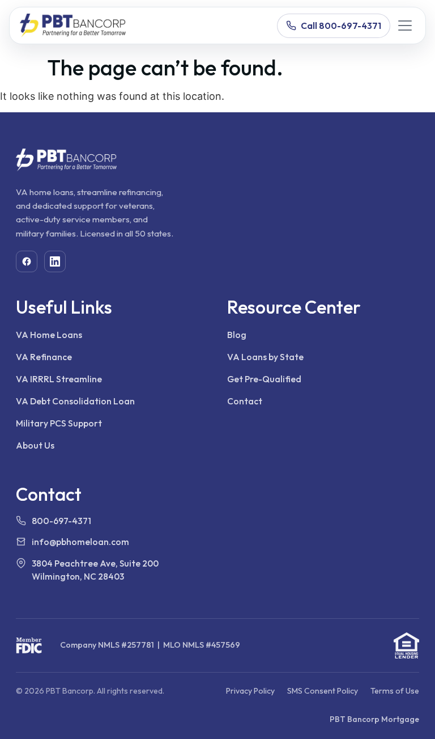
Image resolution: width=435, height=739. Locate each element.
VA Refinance (44, 356)
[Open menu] (405, 25)
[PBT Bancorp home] (73, 25)
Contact (244, 401)
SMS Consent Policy (322, 691)
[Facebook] (26, 261)
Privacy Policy (250, 691)
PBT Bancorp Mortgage (374, 719)
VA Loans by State (265, 356)
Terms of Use (394, 691)
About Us (35, 445)
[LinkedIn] (55, 261)
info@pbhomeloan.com (80, 541)
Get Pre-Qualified (264, 379)
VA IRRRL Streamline (59, 379)
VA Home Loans (49, 334)
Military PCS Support (59, 423)
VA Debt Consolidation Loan (75, 401)
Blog (236, 334)
